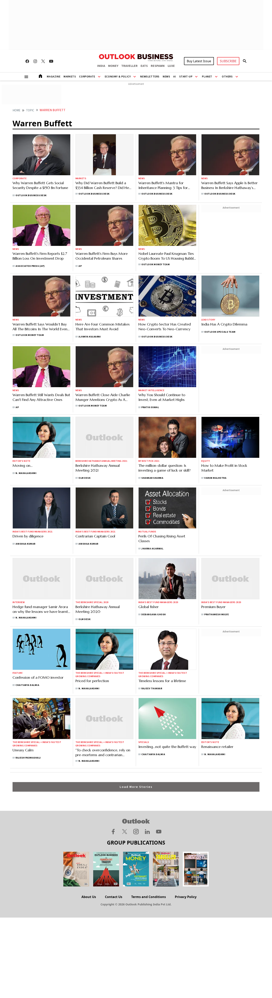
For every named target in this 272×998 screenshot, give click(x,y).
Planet (207, 77)
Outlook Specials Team (219, 332)
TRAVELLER (129, 66)
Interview (19, 602)
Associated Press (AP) (30, 266)
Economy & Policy (118, 77)
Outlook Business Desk (31, 195)
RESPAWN (158, 66)
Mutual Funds (147, 531)
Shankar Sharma (152, 478)
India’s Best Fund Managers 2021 (33, 531)
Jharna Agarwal (152, 548)
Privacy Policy (186, 897)
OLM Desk (84, 478)
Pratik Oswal (150, 407)
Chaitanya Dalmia (27, 685)
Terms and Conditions (148, 897)
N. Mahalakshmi (26, 473)
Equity (205, 461)
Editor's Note (21, 461)
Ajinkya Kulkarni (89, 336)
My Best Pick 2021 (148, 461)
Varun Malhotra (215, 478)
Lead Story (208, 319)
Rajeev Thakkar (151, 688)
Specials (143, 742)
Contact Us (113, 897)
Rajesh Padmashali (28, 758)
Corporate (87, 77)
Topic (30, 110)
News (166, 77)
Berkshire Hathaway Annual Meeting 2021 (101, 461)
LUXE (171, 66)
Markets (70, 77)
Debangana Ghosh (153, 614)
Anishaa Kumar (25, 544)
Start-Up (186, 77)
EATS (144, 66)
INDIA (101, 66)
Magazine (53, 77)
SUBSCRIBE (228, 61)
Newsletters (149, 77)
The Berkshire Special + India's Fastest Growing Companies (99, 674)
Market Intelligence (151, 390)
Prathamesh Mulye (216, 614)
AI (174, 77)
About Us (88, 897)
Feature (18, 673)
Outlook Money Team (155, 264)
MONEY (113, 66)
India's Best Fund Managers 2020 (158, 602)
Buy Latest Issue (199, 61)
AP (80, 266)
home (16, 110)
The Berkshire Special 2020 (91, 602)
